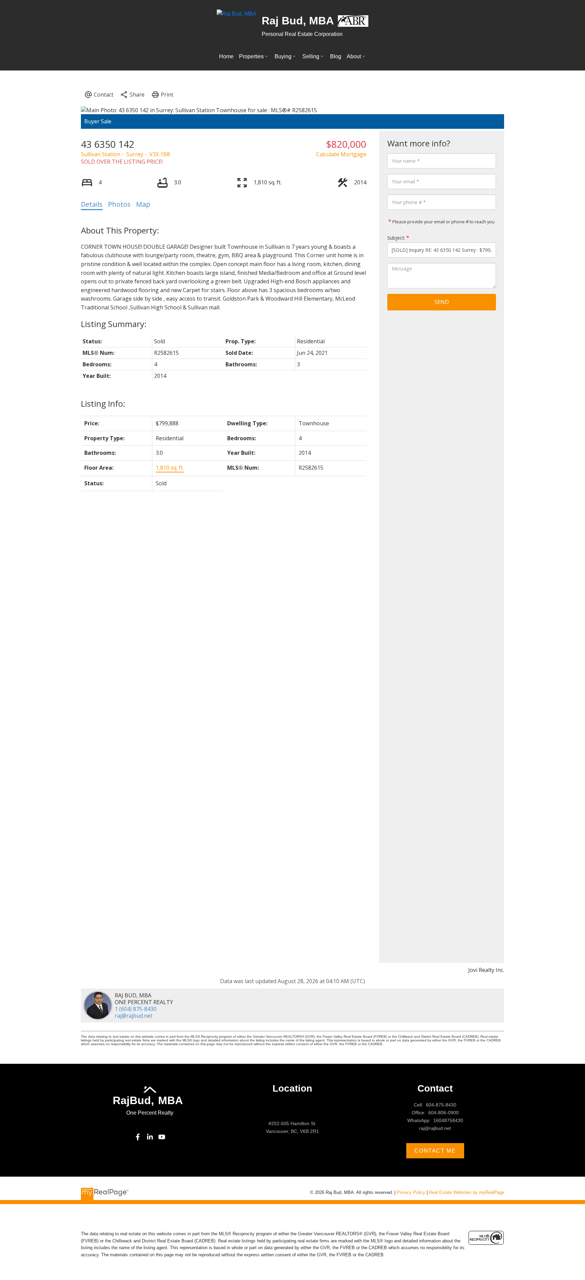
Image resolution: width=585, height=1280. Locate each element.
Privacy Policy (411, 1192)
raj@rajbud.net (133, 1015)
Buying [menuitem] (283, 56)
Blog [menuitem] (335, 56)
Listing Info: (103, 403)
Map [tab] (143, 204)
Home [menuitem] (226, 56)
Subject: (396, 238)
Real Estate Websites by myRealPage (466, 1192)
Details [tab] (92, 204)
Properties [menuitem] (251, 56)
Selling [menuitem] (310, 56)
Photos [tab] (119, 204)
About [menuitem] (354, 56)
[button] (137, 1137)
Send (441, 302)
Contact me (435, 1151)
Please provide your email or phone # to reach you (443, 222)
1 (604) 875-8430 (135, 1009)
